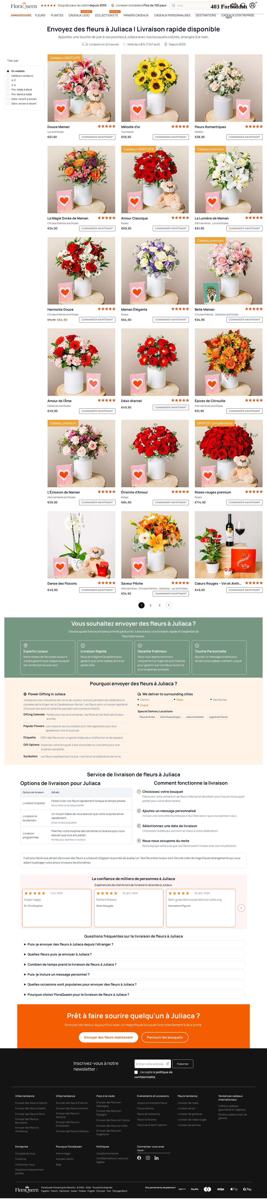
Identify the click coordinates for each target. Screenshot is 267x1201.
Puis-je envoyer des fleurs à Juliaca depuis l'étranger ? (70, 944)
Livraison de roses (188, 1103)
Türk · (109, 1190)
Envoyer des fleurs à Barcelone (27, 1120)
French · (55, 1190)
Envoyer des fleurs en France (113, 1120)
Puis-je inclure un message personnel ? (59, 974)
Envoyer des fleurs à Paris (30, 1114)
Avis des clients (65, 1159)
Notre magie (63, 1153)
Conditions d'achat (107, 1153)
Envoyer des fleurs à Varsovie (67, 1115)
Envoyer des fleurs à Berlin (30, 1108)
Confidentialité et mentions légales (112, 1160)
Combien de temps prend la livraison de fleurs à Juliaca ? (72, 964)
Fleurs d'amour (145, 1108)
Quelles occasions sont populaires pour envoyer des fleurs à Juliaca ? (82, 984)
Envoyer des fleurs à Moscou (72, 1131)
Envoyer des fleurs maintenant (108, 1037)
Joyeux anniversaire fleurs (152, 1103)
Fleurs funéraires (146, 1119)
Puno (180, 700)
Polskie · (83, 1190)
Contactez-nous (25, 1164)
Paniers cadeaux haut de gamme (232, 1116)
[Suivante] (169, 606)
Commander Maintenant (97, 137)
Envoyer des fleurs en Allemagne (108, 1104)
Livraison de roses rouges (192, 1119)
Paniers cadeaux (136, 15)
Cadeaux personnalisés (172, 15)
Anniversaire (21, 15)
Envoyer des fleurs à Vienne (72, 1103)
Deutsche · (64, 1190)
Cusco (144, 705)
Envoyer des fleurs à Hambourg (27, 1129)
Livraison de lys (186, 1108)
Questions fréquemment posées (29, 1171)
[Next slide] (241, 908)
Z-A (13, 85)
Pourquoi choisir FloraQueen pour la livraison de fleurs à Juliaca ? (78, 994)
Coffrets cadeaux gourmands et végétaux (232, 1107)
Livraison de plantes (189, 1125)
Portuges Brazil (119, 1190)
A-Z (13, 80)
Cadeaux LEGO (79, 15)
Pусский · (101, 1190)
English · (92, 1190)
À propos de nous (25, 1153)
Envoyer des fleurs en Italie (111, 1125)
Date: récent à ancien (24, 99)
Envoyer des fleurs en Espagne (108, 1112)
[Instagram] (150, 1158)
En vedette (18, 71)
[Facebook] (141, 1158)
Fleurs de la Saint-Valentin (152, 1125)
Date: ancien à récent (24, 103)
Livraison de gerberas (190, 1114)
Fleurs (40, 15)
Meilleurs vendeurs (22, 75)
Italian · (74, 1190)
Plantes (57, 15)
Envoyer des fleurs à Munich (72, 1108)
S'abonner (183, 1064)
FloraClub (20, 1159)
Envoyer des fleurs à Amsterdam (67, 1123)
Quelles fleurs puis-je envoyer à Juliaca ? (60, 954)
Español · (45, 1190)
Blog (58, 1164)
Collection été (106, 15)
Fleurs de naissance (148, 1114)
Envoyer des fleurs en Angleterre (108, 1132)
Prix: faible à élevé (21, 89)
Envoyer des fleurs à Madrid (31, 1103)
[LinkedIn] (157, 1158)
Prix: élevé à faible (21, 94)
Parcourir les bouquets (165, 1037)
